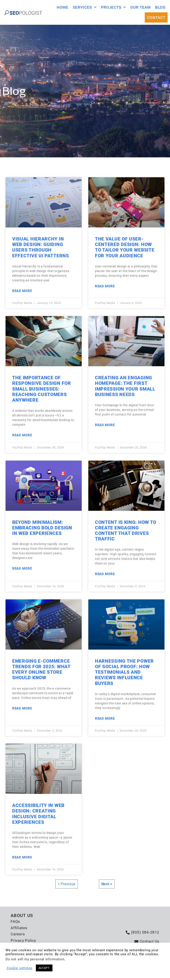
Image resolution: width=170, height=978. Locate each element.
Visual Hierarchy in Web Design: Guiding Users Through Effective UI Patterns (40, 247)
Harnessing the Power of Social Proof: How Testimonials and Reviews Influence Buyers (124, 672)
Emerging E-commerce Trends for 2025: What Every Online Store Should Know (41, 669)
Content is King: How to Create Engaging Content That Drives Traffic (125, 531)
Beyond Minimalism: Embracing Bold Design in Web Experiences (42, 528)
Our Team (140, 7)
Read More (22, 291)
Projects (111, 7)
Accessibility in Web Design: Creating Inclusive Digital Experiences (38, 814)
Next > (106, 884)
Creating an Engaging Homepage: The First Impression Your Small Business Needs (125, 386)
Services (82, 7)
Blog (160, 7)
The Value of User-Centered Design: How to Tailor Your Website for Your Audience (124, 247)
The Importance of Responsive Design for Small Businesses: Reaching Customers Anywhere (41, 389)
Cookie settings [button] (20, 968)
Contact (156, 17)
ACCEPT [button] (44, 968)
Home (62, 7)
